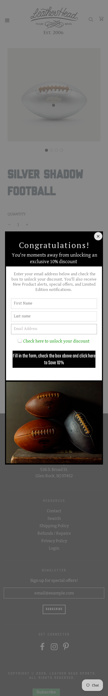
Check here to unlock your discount (56, 341)
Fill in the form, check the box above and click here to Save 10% (54, 359)
